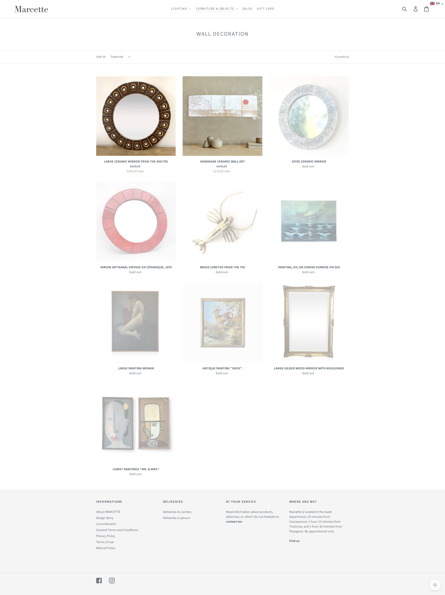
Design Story (105, 518)
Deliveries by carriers (177, 512)
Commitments (106, 524)
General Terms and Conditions (117, 530)
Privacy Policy (105, 536)
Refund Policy (105, 548)
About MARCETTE (108, 512)
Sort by (101, 57)
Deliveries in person (176, 518)
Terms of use (105, 542)
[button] (437, 3)
